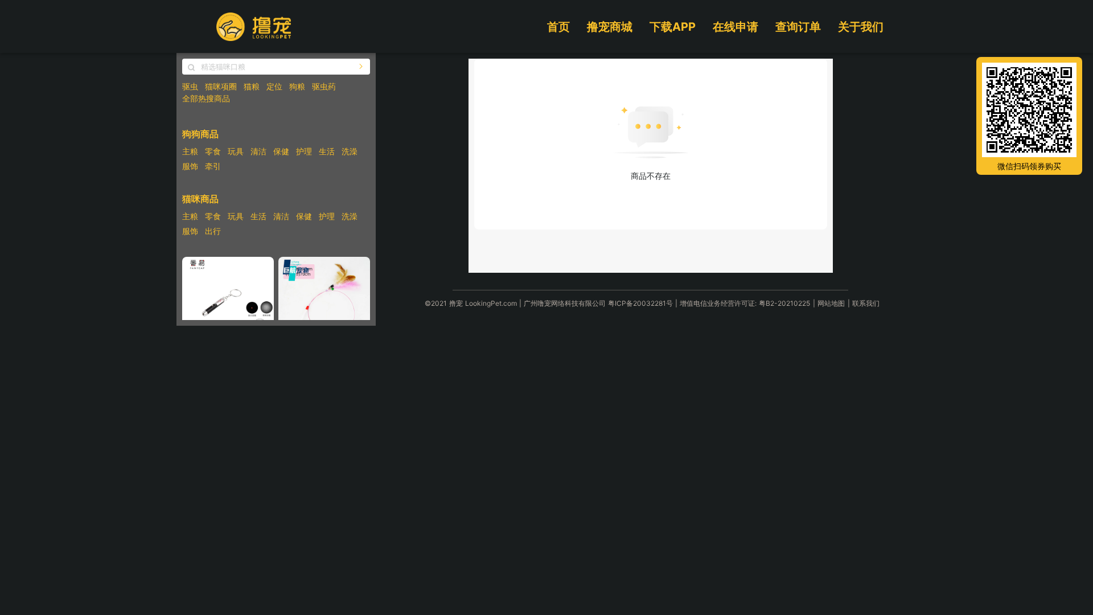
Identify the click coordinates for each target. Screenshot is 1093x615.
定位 (274, 86)
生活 (327, 151)
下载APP (673, 27)
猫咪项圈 (221, 86)
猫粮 (252, 86)
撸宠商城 (609, 27)
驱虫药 (324, 86)
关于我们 (861, 27)
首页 (558, 27)
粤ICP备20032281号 (640, 303)
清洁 (258, 151)
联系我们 (866, 303)
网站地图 (831, 303)
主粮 (190, 151)
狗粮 (297, 86)
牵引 (213, 166)
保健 (281, 151)
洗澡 (350, 151)
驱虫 (190, 86)
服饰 (190, 166)
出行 (213, 231)
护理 (304, 151)
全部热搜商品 (206, 98)
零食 (213, 151)
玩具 (236, 151)
